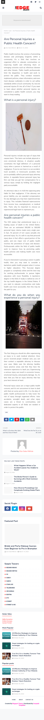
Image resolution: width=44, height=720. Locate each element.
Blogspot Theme (17, 703)
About (21, 699)
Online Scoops (7, 621)
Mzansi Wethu (11, 571)
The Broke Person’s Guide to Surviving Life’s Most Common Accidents (26, 479)
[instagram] (39, 2)
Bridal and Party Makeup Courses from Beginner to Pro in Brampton (21, 547)
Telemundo (10, 588)
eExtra (9, 594)
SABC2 (8, 581)
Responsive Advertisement (22, 20)
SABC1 (8, 577)
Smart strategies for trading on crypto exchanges (26, 644)
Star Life (9, 584)
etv (7, 598)
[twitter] (35, 2)
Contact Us (29, 699)
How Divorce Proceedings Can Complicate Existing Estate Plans (27, 489)
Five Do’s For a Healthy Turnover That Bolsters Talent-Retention (26, 655)
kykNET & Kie (11, 604)
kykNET (9, 601)
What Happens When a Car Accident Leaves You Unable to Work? (26, 468)
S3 (7, 574)
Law (10, 31)
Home (6, 31)
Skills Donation (7, 619)
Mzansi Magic (11, 567)
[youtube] (29, 508)
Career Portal (7, 623)
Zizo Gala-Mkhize (10, 48)
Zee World (10, 591)
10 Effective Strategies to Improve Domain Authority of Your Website (24, 634)
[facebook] (31, 2)
